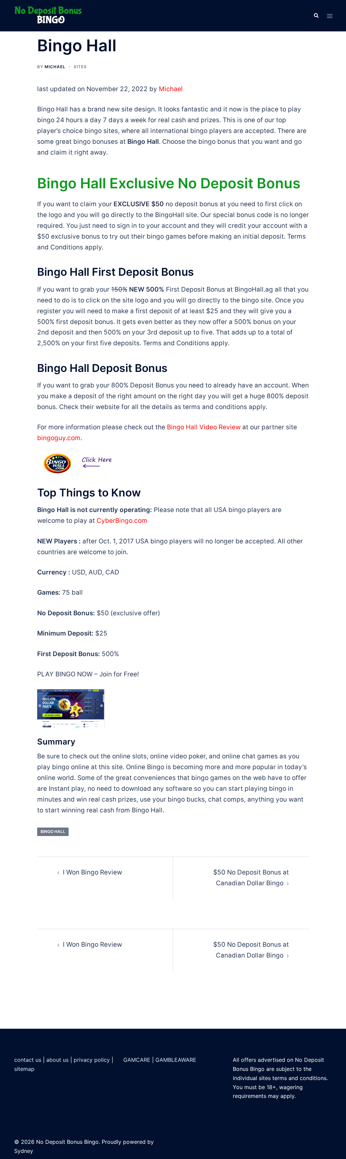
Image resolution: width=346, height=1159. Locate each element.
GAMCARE (136, 1059)
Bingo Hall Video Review (204, 427)
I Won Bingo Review (92, 872)
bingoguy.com (58, 438)
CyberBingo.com (122, 520)
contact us (27, 1059)
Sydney (23, 1151)
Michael (55, 66)
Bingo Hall (53, 831)
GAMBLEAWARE (175, 1059)
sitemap (24, 1069)
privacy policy (92, 1059)
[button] (316, 15)
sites (80, 66)
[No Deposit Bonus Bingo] (50, 15)
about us (57, 1059)
